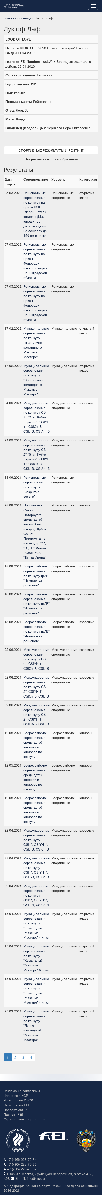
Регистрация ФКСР (18, 1100)
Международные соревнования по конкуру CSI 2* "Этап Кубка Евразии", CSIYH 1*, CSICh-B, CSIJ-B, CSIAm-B (36, 417)
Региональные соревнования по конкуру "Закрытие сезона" (34, 487)
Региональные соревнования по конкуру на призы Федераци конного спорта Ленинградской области (35, 261)
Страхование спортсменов (24, 1119)
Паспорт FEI (13, 1114)
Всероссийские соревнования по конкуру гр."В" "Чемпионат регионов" (36, 575)
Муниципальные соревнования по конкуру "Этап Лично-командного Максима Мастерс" (36, 342)
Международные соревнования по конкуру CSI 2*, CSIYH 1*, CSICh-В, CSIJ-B (36, 659)
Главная (10, 17)
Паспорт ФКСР (15, 1109)
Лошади (25, 17)
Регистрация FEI (16, 1104)
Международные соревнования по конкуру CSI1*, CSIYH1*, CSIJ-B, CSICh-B (36, 840)
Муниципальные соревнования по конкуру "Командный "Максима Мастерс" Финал (36, 925)
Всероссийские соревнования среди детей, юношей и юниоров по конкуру (35, 744)
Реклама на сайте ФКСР (22, 1090)
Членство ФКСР (16, 1095)
